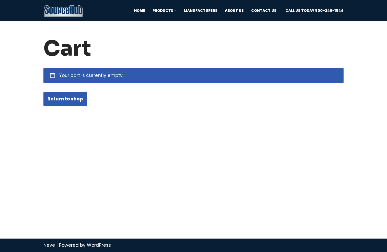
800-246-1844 (329, 10)
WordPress (99, 245)
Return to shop (65, 99)
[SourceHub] (63, 11)
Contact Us (263, 10)
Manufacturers (200, 10)
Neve (49, 245)
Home (139, 10)
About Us (234, 10)
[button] (175, 11)
